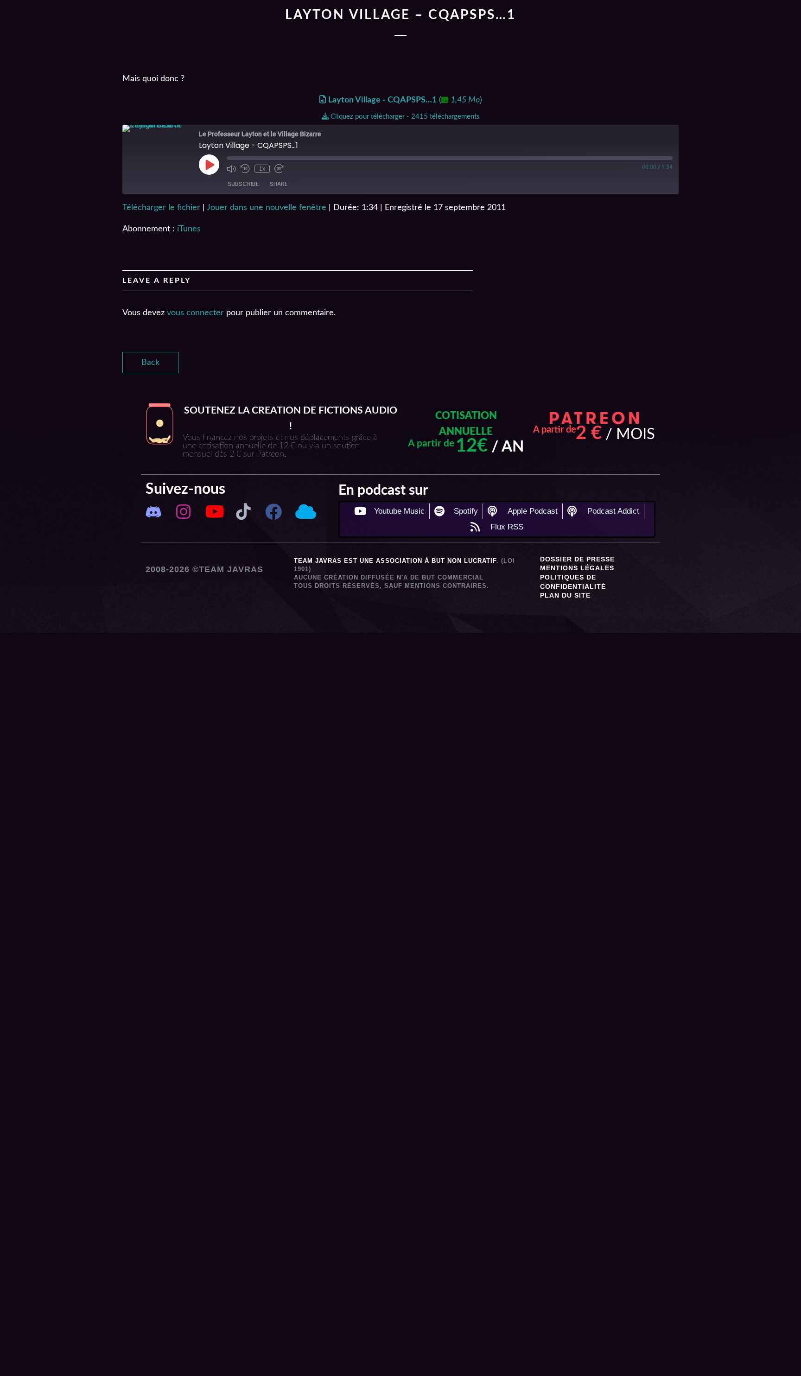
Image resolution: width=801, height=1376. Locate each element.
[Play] (209, 164)
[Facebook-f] (274, 512)
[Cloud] (304, 512)
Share (278, 184)
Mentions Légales (577, 568)
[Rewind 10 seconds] (245, 168)
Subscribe (243, 184)
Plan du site (565, 595)
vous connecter (195, 313)
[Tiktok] (244, 512)
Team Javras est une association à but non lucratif (395, 560)
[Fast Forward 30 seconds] (279, 168)
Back (150, 362)
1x (262, 169)
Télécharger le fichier (161, 208)
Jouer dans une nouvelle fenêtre (266, 208)
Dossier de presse (577, 559)
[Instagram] (183, 512)
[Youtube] (213, 512)
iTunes (189, 229)
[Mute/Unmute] (231, 169)
